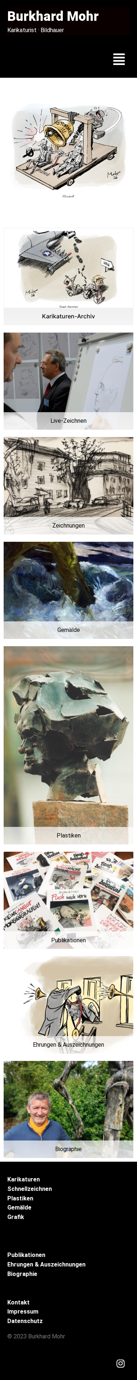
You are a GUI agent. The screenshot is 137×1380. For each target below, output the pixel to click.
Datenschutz (25, 1321)
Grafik (15, 1217)
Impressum (22, 1311)
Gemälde (19, 1207)
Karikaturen (23, 1179)
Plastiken (20, 1198)
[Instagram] (120, 1363)
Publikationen (26, 1254)
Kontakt (18, 1302)
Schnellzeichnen (29, 1188)
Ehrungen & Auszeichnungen (46, 1264)
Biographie (22, 1273)
